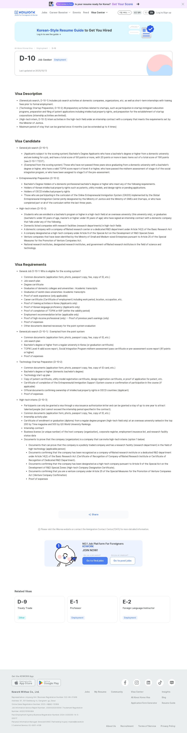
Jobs (44, 12)
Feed (86, 12)
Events (77, 12)
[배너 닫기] (183, 4)
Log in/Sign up (163, 12)
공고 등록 (137, 13)
